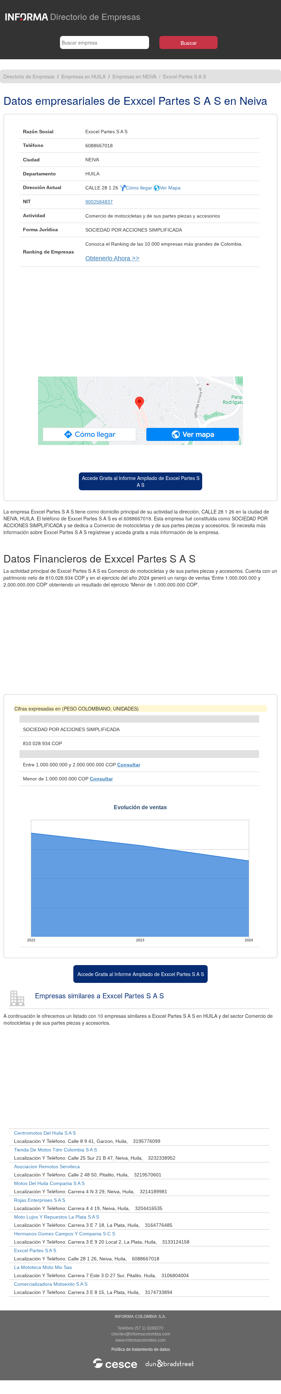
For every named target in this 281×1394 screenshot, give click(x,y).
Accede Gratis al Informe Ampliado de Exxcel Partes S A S (140, 481)
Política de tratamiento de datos (140, 1349)
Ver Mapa (170, 187)
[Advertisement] (140, 318)
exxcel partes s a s (35, 1250)
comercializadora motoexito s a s (50, 1284)
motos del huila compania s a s (49, 1183)
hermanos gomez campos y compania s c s (64, 1233)
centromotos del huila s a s (45, 1133)
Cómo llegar (140, 187)
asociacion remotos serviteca (47, 1166)
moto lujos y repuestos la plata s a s (56, 1217)
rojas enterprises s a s (39, 1200)
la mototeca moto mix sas (43, 1267)
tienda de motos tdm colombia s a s (55, 1149)
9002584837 (99, 202)
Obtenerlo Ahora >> (112, 258)
